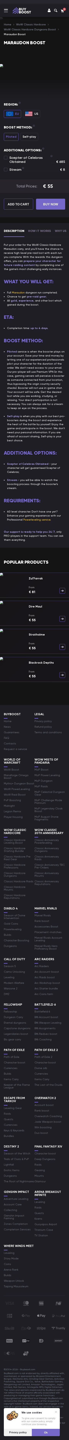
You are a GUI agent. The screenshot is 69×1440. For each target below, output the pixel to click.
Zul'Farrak (36, 578)
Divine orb (40, 1068)
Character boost (14, 1062)
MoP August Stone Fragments (46, 818)
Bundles (9, 1136)
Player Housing (13, 816)
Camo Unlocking (14, 971)
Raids (7, 1113)
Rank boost (41, 920)
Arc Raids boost (44, 977)
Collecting (10, 1210)
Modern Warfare (14, 982)
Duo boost (41, 1132)
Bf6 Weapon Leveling (47, 1022)
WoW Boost (11, 769)
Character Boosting (16, 940)
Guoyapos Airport (45, 1224)
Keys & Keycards (14, 1130)
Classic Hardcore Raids (18, 881)
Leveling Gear (13, 1108)
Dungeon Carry (13, 1017)
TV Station (41, 1235)
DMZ (6, 994)
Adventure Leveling (16, 1198)
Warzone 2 (10, 988)
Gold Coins (11, 923)
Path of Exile (11, 1056)
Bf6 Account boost (46, 1017)
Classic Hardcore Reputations (14, 896)
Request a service (15, 749)
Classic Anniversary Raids (46, 858)
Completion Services (17, 1229)
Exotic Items (12, 1170)
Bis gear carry (12, 1039)
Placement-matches (48, 932)
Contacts (10, 743)
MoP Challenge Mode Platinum (48, 801)
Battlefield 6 (42, 1011)
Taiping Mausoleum (16, 1286)
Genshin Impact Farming (14, 1217)
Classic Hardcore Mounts (14, 888)
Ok (46, 1432)
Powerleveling (12, 929)
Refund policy (43, 726)
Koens (38, 1218)
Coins (7, 1264)
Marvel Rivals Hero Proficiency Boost (46, 947)
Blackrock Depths (41, 662)
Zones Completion (16, 1223)
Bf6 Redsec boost (45, 1033)
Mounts (39, 1175)
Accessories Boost (46, 926)
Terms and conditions (48, 732)
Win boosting (43, 1127)
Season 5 (10, 966)
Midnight (9, 805)
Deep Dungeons (44, 1159)
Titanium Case (43, 1229)
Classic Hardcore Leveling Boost (14, 841)
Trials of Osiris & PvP (16, 1159)
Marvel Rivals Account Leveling (48, 939)
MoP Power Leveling (47, 775)
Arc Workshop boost (47, 982)
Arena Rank (11, 1269)
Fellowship (10, 1011)
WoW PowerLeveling (17, 789)
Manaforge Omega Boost (16, 776)
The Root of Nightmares (19, 1181)
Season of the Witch (17, 1153)
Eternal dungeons (15, 1022)
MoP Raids (41, 786)
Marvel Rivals (42, 915)
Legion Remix (12, 811)
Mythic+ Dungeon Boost (19, 783)
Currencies (10, 1068)
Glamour (40, 1181)
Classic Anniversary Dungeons (46, 849)
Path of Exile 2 (43, 1056)
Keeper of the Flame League (17, 1086)
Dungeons (10, 946)
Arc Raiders (41, 966)
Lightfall (9, 1164)
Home (8, 721)
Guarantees (11, 732)
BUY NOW (50, 204)
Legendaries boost (16, 1033)
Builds (7, 934)
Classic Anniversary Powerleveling (46, 841)
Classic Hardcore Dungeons (14, 874)
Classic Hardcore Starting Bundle (14, 849)
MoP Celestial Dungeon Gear (49, 793)
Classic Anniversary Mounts (46, 874)
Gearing (39, 1170)
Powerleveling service (36, 519)
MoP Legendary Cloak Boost (48, 810)
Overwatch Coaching (48, 1116)
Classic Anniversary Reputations (46, 883)
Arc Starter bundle (46, 988)
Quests (8, 1119)
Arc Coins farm (43, 994)
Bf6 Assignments (45, 1028)
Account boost (44, 1105)
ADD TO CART (18, 204)
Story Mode (11, 1258)
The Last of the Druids (48, 1084)
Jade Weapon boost (47, 1121)
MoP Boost (41, 769)
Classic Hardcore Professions (14, 866)
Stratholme (37, 634)
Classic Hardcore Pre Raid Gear (17, 858)
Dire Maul (35, 606)
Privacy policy (43, 721)
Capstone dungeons (17, 1028)
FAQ (6, 737)
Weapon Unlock (14, 1280)
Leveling (9, 977)
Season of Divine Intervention (14, 917)
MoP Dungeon (43, 780)
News (7, 726)
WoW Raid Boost (15, 794)
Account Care (13, 1204)
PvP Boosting (12, 800)
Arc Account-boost (46, 971)
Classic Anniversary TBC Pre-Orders (49, 866)
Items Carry (11, 1079)
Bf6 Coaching (43, 1039)
